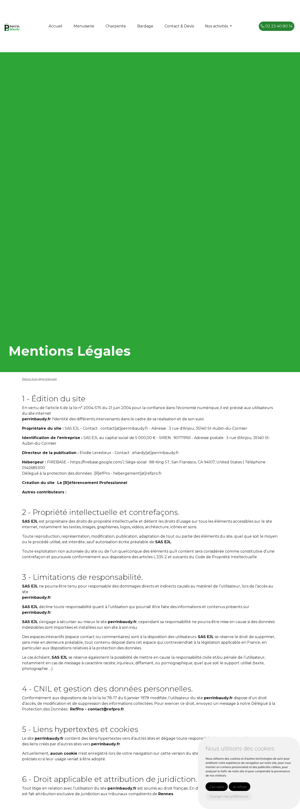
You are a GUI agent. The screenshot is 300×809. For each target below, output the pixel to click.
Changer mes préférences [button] (229, 796)
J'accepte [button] (216, 787)
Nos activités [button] (217, 26)
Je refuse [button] (239, 787)
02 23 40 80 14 (278, 26)
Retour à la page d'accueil (39, 378)
